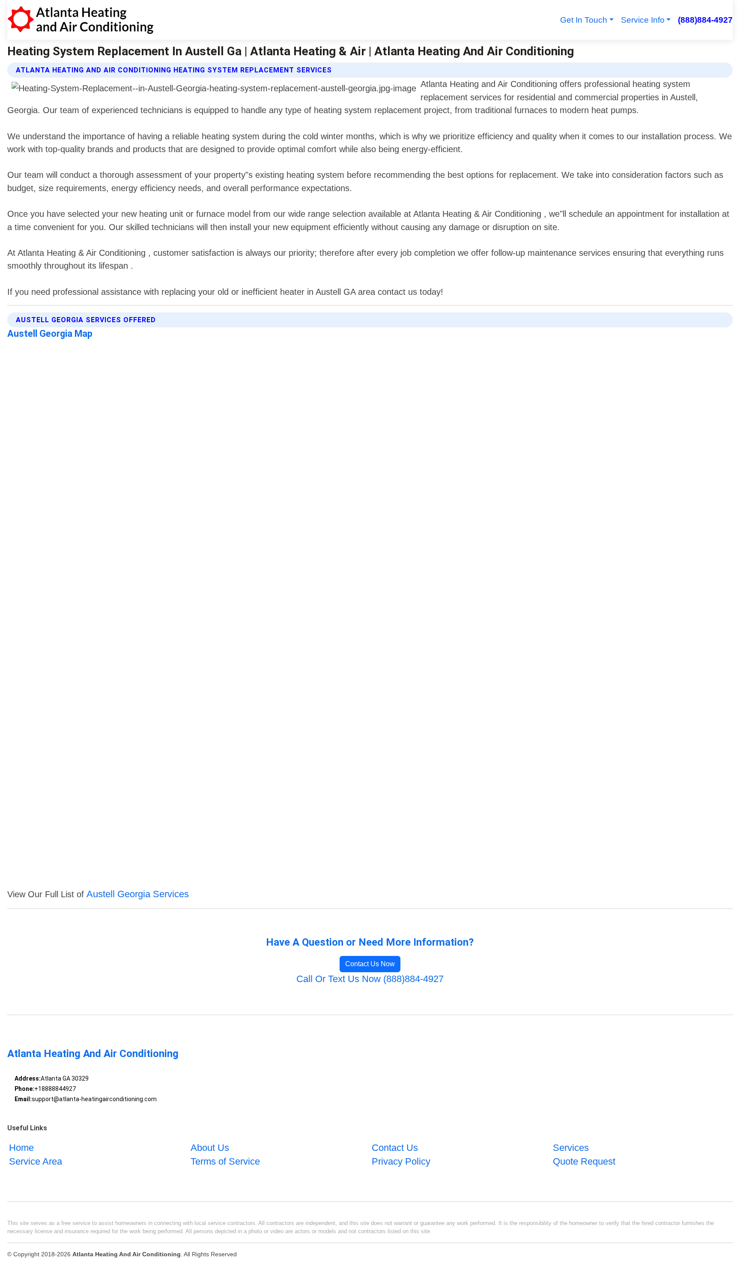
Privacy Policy (401, 1161)
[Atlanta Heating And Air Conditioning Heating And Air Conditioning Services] (80, 19)
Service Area (35, 1161)
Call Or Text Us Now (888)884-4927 (370, 978)
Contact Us (395, 1147)
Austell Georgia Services (138, 894)
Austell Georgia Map (49, 333)
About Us (210, 1147)
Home (21, 1147)
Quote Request (584, 1161)
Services (571, 1147)
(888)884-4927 (705, 19)
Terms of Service (225, 1161)
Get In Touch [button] (583, 19)
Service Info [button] (643, 19)
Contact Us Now (370, 963)
